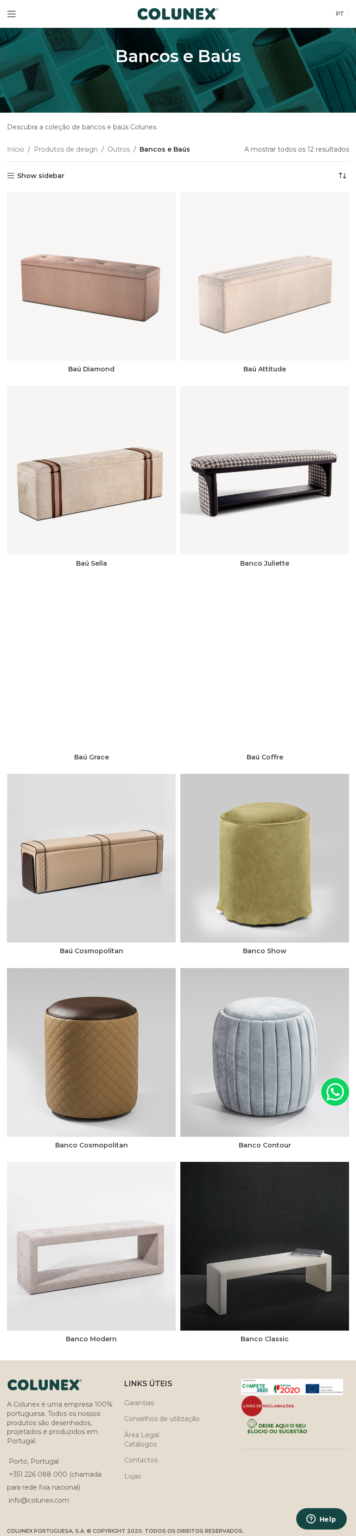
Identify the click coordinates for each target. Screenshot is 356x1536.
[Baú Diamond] (91, 276)
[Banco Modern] (91, 1246)
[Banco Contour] (264, 1052)
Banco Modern (91, 1339)
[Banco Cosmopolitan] (91, 1052)
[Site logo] (178, 13)
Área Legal (141, 1435)
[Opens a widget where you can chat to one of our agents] (321, 1519)
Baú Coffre (265, 757)
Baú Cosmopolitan (91, 951)
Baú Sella (91, 563)
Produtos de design (66, 149)
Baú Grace (91, 757)
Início (15, 149)
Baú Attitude (264, 369)
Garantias (139, 1403)
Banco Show (264, 951)
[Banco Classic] (264, 1246)
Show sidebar (40, 176)
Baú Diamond (91, 369)
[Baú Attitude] (264, 276)
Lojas (132, 1476)
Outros (119, 149)
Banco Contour (265, 1145)
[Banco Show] (264, 858)
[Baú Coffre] (264, 664)
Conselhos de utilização (162, 1419)
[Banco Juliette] (264, 470)
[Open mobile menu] (11, 14)
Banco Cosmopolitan (91, 1145)
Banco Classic (265, 1339)
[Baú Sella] (91, 470)
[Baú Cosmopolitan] (91, 858)
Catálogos (140, 1444)
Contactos (141, 1460)
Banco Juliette (264, 563)
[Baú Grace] (91, 664)
